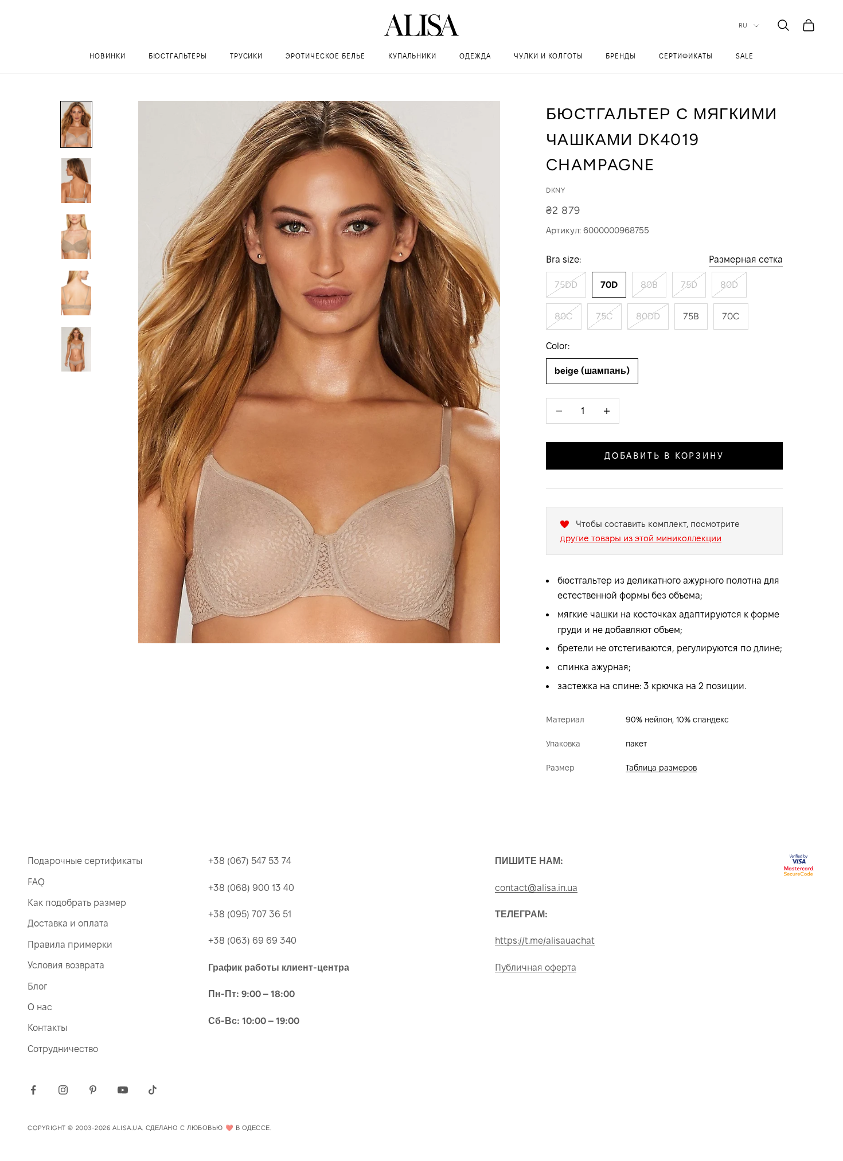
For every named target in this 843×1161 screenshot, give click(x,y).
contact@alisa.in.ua (536, 888)
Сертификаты (686, 56)
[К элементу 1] (76, 124)
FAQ (36, 882)
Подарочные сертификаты (85, 861)
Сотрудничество (63, 1049)
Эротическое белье (325, 56)
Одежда (475, 56)
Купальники (412, 56)
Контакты (47, 1028)
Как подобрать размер (77, 903)
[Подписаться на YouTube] (122, 1090)
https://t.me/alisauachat (545, 940)
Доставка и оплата (68, 923)
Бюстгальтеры (178, 56)
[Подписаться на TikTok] (152, 1090)
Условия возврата (66, 965)
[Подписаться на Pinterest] (93, 1090)
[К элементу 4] (76, 292)
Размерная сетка (746, 259)
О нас (40, 1007)
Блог (37, 986)
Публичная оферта (535, 967)
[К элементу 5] (76, 349)
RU (743, 25)
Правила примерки (70, 944)
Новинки (107, 56)
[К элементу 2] (76, 180)
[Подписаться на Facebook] (33, 1090)
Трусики (246, 56)
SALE (745, 56)
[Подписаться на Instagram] (63, 1090)
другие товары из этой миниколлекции (640, 538)
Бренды (621, 56)
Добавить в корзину (664, 455)
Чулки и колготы (548, 56)
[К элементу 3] (76, 236)
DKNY (555, 190)
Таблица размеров (661, 767)
